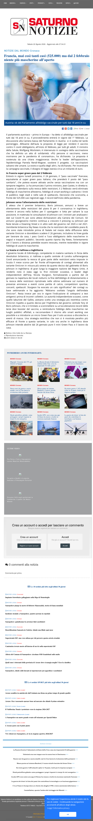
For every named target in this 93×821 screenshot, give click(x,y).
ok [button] (68, 814)
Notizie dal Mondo (16, 50)
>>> (76, 750)
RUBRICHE (22, 3)
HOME (5, 3)
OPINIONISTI (41, 3)
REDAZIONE (59, 3)
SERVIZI (68, 3)
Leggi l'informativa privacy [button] (58, 808)
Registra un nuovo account (29, 545)
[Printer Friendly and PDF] (81, 129)
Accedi (77, 3)
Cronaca (34, 50)
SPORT (31, 3)
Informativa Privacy (39, 814)
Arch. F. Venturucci (38, 817)
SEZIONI (13, 3)
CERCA (50, 3)
